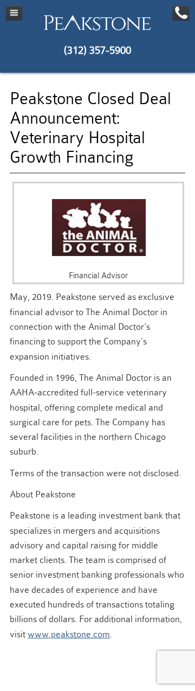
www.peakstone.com (69, 634)
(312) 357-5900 (97, 50)
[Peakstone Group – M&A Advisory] (97, 30)
